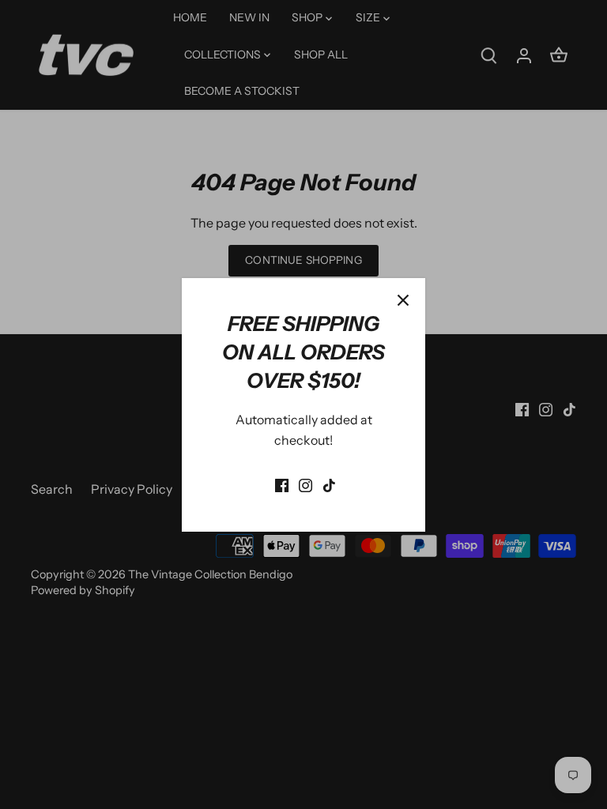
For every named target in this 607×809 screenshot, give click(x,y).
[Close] (403, 300)
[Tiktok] (329, 484)
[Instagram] (305, 484)
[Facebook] (281, 484)
